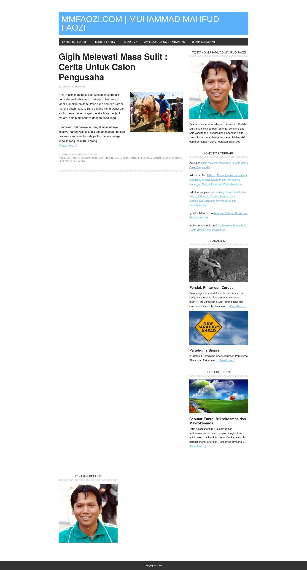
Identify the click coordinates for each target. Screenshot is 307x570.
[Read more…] (68, 145)
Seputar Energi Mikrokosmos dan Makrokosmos (217, 421)
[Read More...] (238, 306)
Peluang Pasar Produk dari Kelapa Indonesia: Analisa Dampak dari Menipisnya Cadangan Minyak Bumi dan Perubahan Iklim (218, 179)
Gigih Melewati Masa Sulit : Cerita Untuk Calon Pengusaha (113, 66)
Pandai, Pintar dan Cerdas (211, 287)
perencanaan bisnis (153, 157)
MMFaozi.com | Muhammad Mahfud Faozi (140, 23)
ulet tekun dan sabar (72, 161)
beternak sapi (82, 157)
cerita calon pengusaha (107, 157)
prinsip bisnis (174, 157)
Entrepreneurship (85, 154)
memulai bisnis (131, 157)
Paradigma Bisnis (204, 350)
